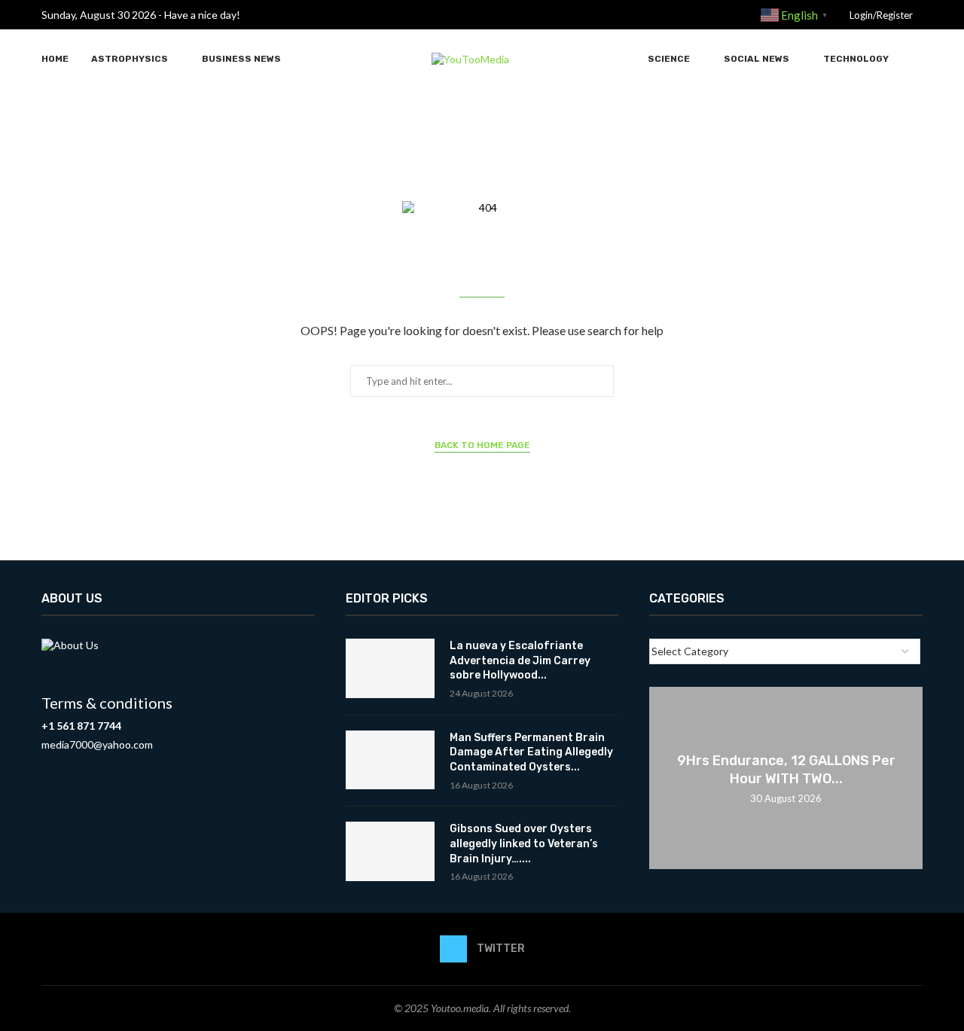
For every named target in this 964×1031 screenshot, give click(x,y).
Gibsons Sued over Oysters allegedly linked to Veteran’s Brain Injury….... (524, 843)
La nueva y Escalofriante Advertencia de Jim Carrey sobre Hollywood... (520, 660)
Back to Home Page (482, 445)
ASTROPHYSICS (129, 58)
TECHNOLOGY (856, 58)
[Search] (915, 59)
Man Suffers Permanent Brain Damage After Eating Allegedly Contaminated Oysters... (531, 752)
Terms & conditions (106, 703)
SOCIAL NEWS (756, 58)
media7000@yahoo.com (97, 744)
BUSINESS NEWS (241, 58)
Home (55, 58)
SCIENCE (669, 58)
